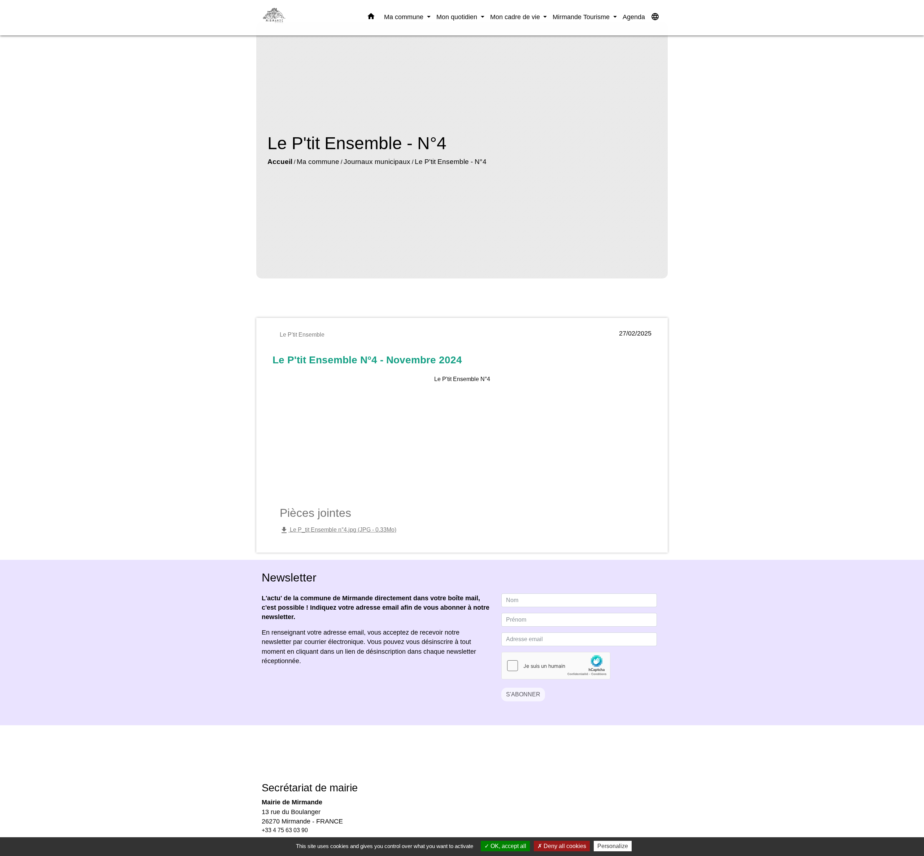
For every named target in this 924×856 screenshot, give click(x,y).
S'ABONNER (523, 694)
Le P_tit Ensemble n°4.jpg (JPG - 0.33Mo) (338, 530)
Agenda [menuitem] (634, 17)
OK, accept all (507, 846)
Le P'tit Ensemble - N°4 (451, 161)
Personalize (612, 846)
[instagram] (471, 759)
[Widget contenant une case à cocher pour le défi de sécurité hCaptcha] (555, 665)
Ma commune (318, 161)
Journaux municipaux (377, 161)
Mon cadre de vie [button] (516, 17)
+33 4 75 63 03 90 (285, 830)
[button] (371, 17)
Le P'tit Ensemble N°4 (462, 379)
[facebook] (453, 759)
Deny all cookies (564, 846)
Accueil (279, 161)
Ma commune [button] (404, 17)
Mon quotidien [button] (457, 17)
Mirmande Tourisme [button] (582, 17)
